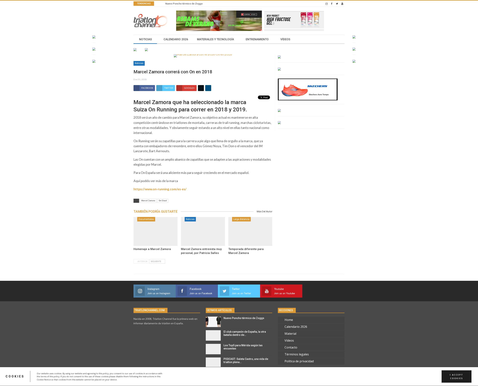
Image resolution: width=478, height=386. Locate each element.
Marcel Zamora (148, 201)
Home (289, 320)
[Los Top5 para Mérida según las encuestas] (213, 349)
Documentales (146, 219)
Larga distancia (241, 219)
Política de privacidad (299, 361)
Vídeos (285, 39)
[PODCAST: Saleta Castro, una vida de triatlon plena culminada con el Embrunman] (213, 362)
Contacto (291, 347)
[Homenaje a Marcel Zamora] (156, 231)
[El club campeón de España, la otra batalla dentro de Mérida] (213, 335)
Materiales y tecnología (215, 39)
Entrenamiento (257, 39)
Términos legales (297, 354)
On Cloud (163, 201)
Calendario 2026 (176, 39)
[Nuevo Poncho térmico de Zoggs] (213, 322)
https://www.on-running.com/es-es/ (160, 189)
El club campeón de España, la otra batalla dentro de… (245, 333)
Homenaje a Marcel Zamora (152, 249)
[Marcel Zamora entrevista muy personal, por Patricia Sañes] (203, 231)
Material (290, 334)
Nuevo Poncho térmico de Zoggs (184, 3)
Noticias (145, 39)
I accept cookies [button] (456, 376)
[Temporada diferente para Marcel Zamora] (250, 231)
